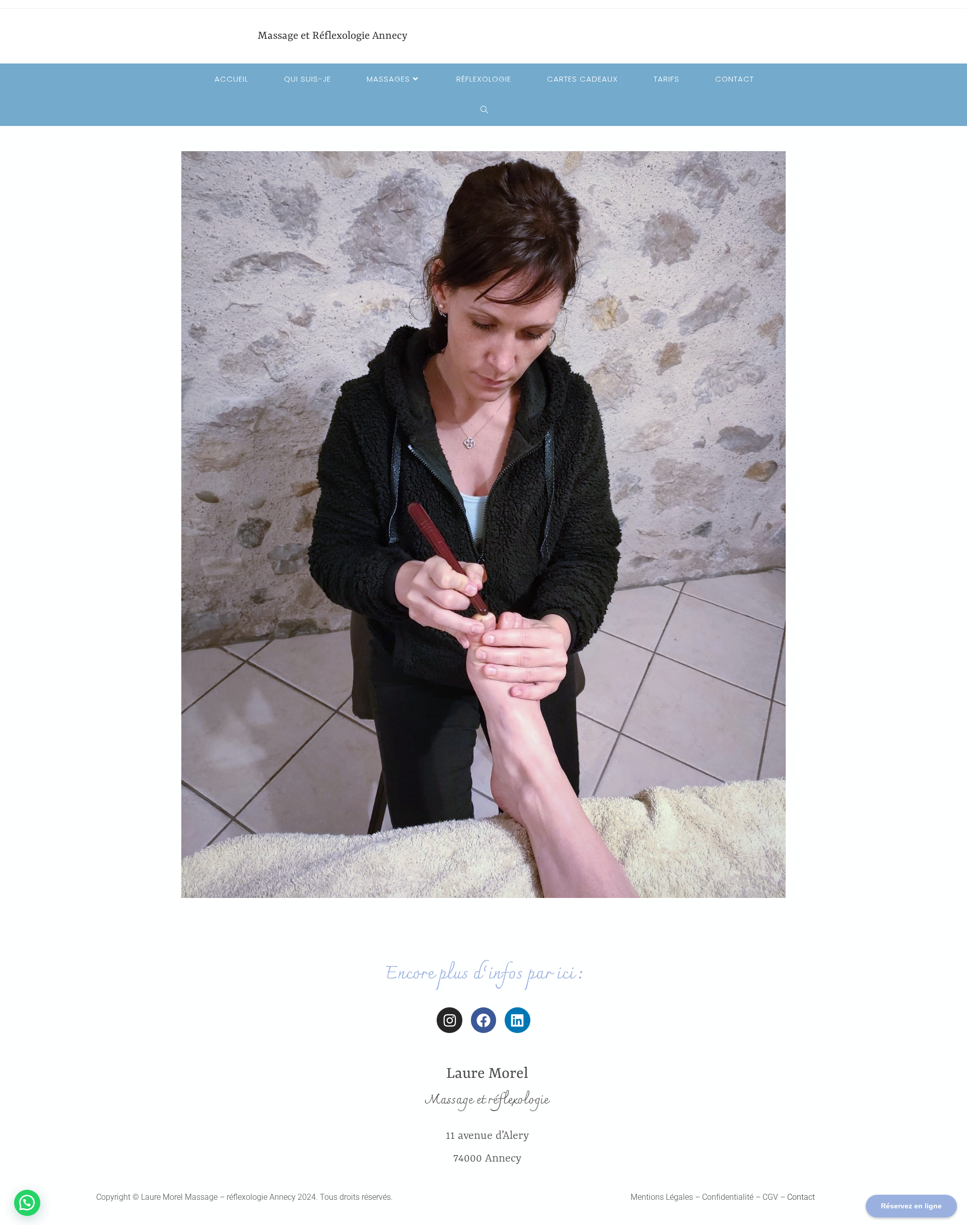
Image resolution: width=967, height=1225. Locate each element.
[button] (27, 1203)
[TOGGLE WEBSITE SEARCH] (484, 110)
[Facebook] (483, 1020)
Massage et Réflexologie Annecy (332, 36)
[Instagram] (449, 1020)
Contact (801, 1197)
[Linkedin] (517, 1020)
